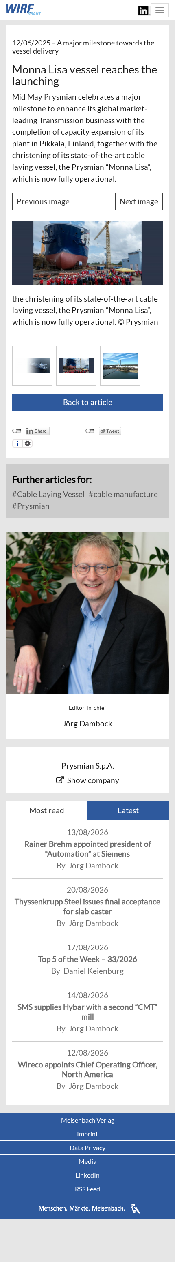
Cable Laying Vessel (50, 494)
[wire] (23, 9)
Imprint (87, 1134)
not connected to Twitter (90, 431)
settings (27, 443)
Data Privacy (87, 1147)
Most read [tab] (46, 810)
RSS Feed (87, 1189)
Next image (139, 201)
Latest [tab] (128, 810)
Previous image (43, 201)
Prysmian (32, 505)
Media (87, 1161)
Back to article (87, 402)
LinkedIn (87, 1175)
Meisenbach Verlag (87, 1120)
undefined (17, 431)
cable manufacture (125, 494)
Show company (93, 780)
